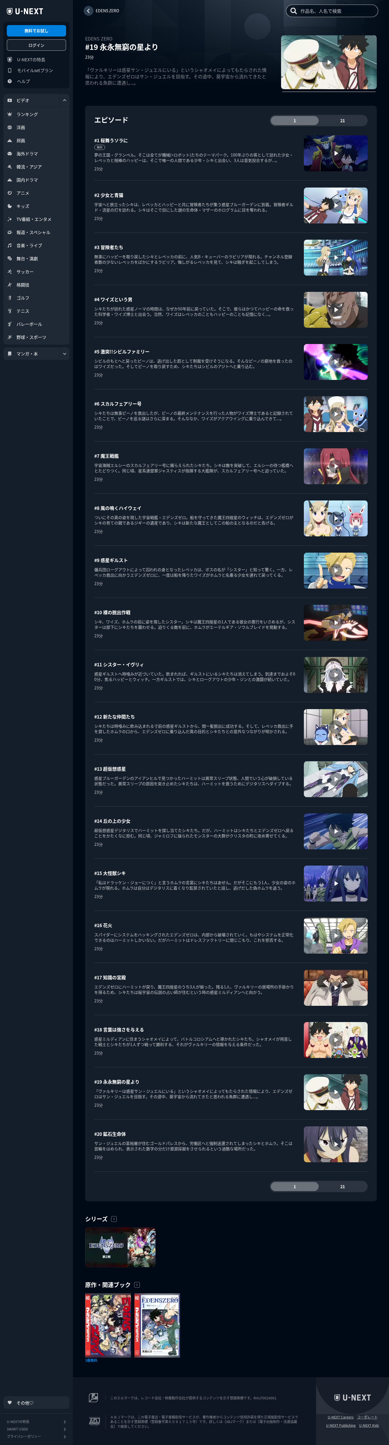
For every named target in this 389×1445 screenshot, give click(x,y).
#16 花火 (103, 925)
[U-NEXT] (25, 11)
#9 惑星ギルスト (111, 560)
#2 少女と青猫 (108, 195)
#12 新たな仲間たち (114, 716)
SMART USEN (17, 1428)
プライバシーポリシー (24, 1436)
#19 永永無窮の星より (117, 1081)
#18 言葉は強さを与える (119, 1029)
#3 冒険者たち (108, 247)
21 (342, 120)
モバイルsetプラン (35, 70)
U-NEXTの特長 (31, 59)
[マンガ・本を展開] (64, 353)
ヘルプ (23, 81)
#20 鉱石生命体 (110, 1133)
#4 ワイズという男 (113, 299)
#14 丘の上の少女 (112, 820)
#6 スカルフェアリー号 (118, 403)
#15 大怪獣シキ (110, 873)
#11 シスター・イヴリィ (119, 664)
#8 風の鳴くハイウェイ (118, 507)
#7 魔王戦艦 (106, 455)
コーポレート (367, 1417)
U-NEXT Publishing (341, 1425)
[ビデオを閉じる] (64, 100)
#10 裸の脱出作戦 (112, 612)
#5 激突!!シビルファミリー (122, 351)
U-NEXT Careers (341, 1417)
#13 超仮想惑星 (110, 768)
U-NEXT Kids (369, 1425)
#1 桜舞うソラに (111, 140)
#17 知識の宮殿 (110, 977)
